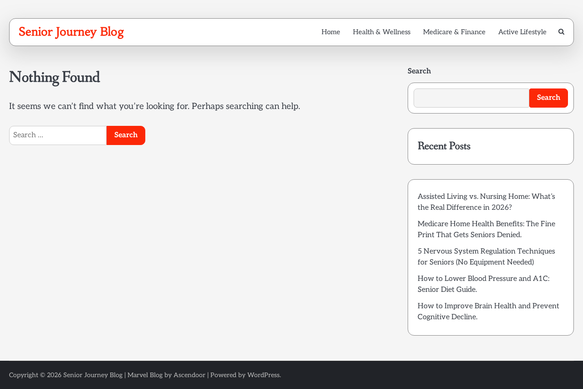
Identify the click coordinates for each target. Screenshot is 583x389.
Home (331, 32)
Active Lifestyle (522, 32)
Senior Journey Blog (71, 31)
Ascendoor (189, 375)
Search (419, 71)
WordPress (263, 375)
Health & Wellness (381, 32)
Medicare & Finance (454, 32)
